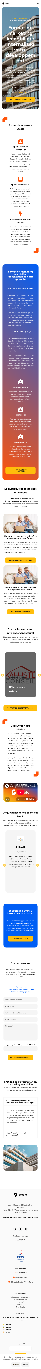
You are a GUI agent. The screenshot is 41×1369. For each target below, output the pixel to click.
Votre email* (20, 1344)
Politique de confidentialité (20, 1297)
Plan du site (20, 1307)
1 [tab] (12, 901)
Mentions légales (20, 1299)
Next (39, 675)
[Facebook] (15, 1229)
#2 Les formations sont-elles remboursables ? (16, 1134)
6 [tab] (26, 901)
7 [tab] (29, 901)
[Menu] (38, 3)
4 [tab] (20, 901)
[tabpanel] (20, 865)
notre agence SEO (21, 92)
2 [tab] (15, 901)
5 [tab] (23, 901)
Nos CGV (20, 1302)
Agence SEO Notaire (20, 1240)
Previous (2, 675)
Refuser (25, 1364)
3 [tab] (18, 901)
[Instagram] (20, 1229)
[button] (21, 1102)
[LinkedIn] (26, 1229)
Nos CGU (20, 1304)
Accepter (16, 1364)
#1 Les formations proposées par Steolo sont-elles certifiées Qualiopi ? (20, 1102)
